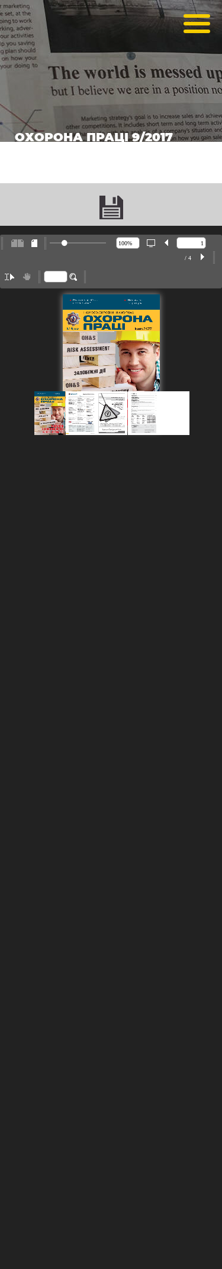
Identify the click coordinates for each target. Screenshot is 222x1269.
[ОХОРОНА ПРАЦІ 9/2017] (111, 207)
